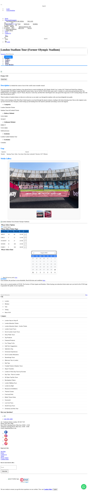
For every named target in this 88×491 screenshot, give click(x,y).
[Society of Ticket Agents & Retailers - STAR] (4, 479)
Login (8, 42)
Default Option (7, 227)
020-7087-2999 (8, 419)
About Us (6, 37)
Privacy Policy (5, 457)
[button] (7, 9)
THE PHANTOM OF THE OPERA (15, 21)
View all (30, 28)
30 (55, 269)
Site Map (3, 451)
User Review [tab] (9, 64)
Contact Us (8, 33)
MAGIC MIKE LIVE (18, 28)
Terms (2, 456)
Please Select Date (7, 249)
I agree (55, 489)
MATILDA (26, 24)
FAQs (6, 39)
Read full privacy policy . (10, 277)
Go (86, 295)
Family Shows (9, 30)
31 (33, 272)
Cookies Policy (5, 459)
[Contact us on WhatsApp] (83, 486)
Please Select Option (8, 225)
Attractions (3, 54)
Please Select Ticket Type (9, 229)
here (16, 277)
